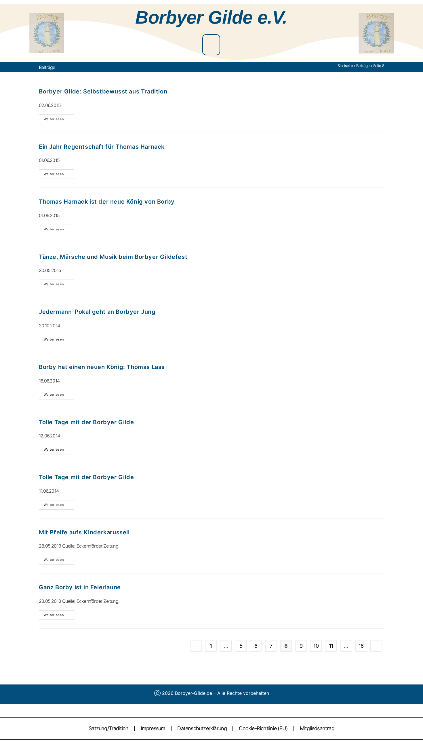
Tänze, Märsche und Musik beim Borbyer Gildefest (113, 256)
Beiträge (362, 65)
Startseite (345, 65)
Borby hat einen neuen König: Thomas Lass (102, 367)
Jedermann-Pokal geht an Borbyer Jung (97, 311)
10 (315, 646)
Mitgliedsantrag (317, 728)
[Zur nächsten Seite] (376, 646)
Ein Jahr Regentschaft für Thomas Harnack (102, 146)
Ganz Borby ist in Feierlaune (80, 587)
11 (331, 646)
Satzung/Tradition (108, 728)
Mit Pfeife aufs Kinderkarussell (84, 532)
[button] (211, 44)
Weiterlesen (59, 117)
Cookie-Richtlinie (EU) (263, 728)
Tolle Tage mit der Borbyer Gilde (86, 422)
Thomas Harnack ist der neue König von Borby (107, 201)
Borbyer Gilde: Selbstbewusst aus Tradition (103, 91)
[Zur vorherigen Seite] (196, 646)
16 (361, 646)
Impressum (153, 728)
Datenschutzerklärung (202, 728)
